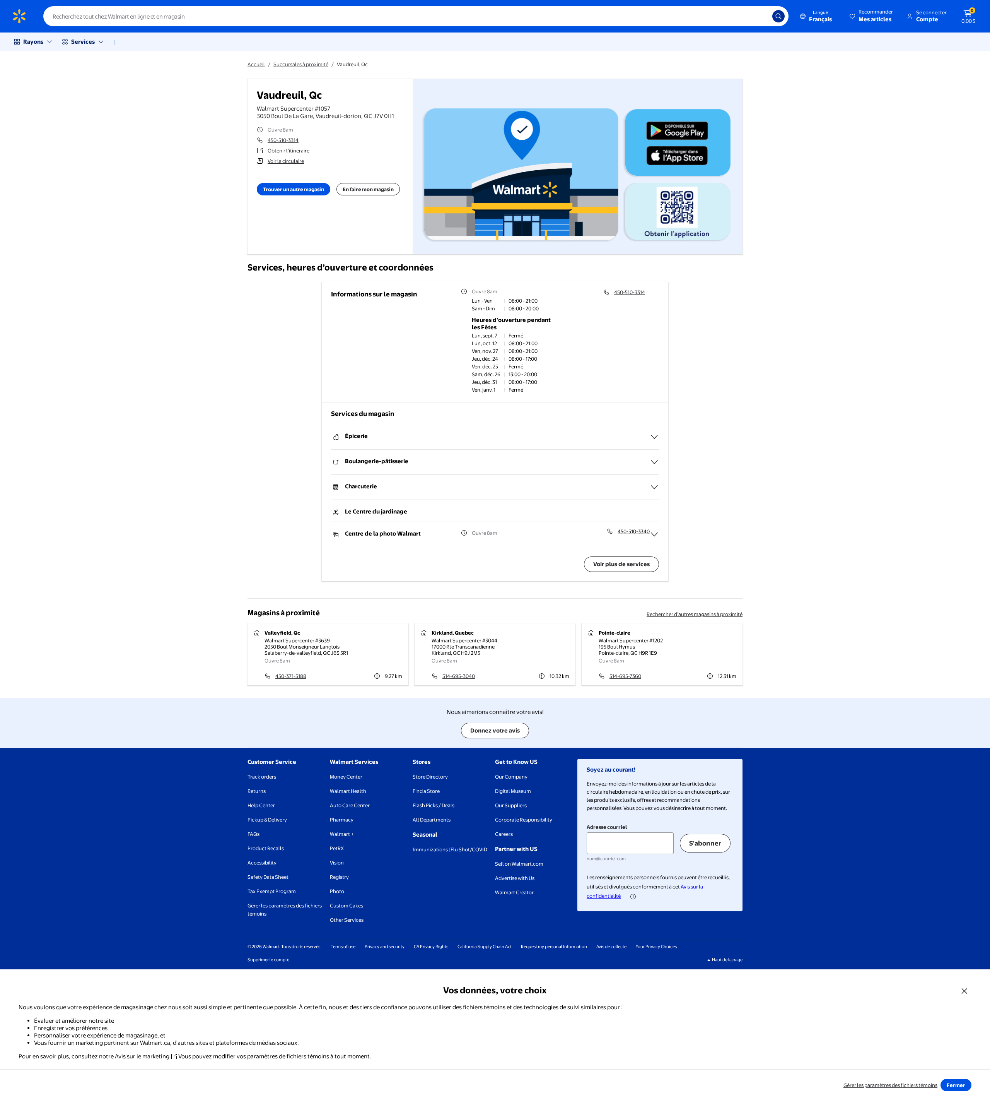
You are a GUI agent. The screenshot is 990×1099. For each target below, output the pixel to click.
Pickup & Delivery (267, 820)
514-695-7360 (625, 676)
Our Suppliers (511, 805)
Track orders (262, 777)
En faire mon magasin (368, 189)
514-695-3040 (458, 676)
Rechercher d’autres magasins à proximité (694, 614)
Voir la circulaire (286, 161)
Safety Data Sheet (268, 877)
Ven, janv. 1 (483, 390)
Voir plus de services (621, 564)
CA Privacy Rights (431, 946)
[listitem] (515, 301)
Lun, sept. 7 (484, 335)
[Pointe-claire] (662, 654)
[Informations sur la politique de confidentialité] (633, 897)
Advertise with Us (514, 878)
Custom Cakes (346, 905)
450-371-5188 (290, 676)
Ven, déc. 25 (485, 366)
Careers (504, 834)
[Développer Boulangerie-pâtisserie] (654, 462)
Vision (337, 862)
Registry (339, 877)
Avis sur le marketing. (143, 1056)
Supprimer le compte (268, 959)
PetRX (337, 848)
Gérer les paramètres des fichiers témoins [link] (890, 1085)
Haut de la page (727, 959)
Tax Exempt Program (272, 891)
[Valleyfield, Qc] (328, 654)
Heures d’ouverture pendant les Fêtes (511, 323)
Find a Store (426, 791)
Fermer (956, 1085)
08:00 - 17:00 (523, 359)
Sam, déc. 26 (486, 374)
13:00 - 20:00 (523, 374)
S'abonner (705, 843)
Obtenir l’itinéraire (288, 150)
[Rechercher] (778, 16)
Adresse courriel (607, 827)
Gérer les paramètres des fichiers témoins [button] (285, 909)
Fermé (516, 335)
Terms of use (343, 946)
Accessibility (262, 862)
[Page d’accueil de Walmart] (19, 16)
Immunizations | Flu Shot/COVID (450, 849)
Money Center (346, 777)
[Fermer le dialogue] (964, 990)
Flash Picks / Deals (433, 805)
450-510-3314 (283, 140)
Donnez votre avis (495, 730)
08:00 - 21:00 (523, 343)
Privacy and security (385, 946)
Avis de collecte (611, 946)
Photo (337, 891)
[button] (872, 16)
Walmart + (342, 834)
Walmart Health (348, 791)
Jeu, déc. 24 (485, 359)
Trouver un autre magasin (293, 189)
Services (83, 41)
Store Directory (430, 777)
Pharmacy (341, 820)
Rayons (33, 41)
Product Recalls (266, 848)
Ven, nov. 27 (485, 351)
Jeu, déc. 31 (484, 382)
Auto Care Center (350, 805)
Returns (257, 791)
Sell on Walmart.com (519, 864)
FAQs (253, 834)
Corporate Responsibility (523, 820)
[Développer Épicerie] (654, 437)
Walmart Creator (514, 892)
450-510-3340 (634, 531)
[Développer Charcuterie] (654, 487)
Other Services (347, 920)
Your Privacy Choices (656, 946)
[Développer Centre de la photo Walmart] (654, 534)
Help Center (261, 805)
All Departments (432, 820)
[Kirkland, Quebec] (495, 654)
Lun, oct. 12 (484, 343)
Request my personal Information (554, 946)
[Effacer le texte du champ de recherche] (760, 16)
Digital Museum (513, 791)
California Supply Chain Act (484, 946)
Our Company (511, 777)
